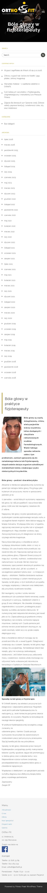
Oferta (4, 817)
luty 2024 (8, 172)
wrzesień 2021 (10, 253)
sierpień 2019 (9, 334)
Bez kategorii (9, 124)
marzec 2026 (9, 145)
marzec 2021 (9, 286)
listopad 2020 (9, 302)
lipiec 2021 (8, 264)
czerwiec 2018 (10, 378)
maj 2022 (8, 221)
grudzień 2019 (10, 324)
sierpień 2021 (9, 259)
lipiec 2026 (8, 139)
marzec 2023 (9, 188)
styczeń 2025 (9, 161)
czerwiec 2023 (10, 177)
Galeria (4, 828)
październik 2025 (11, 150)
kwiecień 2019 (9, 345)
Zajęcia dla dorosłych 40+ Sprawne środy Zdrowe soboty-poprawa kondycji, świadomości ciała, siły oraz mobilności (24, 105)
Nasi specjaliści (8, 820)
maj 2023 (8, 183)
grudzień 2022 (10, 199)
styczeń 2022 (9, 242)
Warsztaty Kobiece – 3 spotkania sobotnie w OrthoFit (22, 85)
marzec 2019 (9, 351)
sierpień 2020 (9, 307)
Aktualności (6, 810)
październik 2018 (11, 367)
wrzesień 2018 (10, 372)
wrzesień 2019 (10, 329)
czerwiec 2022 (10, 215)
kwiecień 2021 (9, 280)
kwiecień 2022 (10, 226)
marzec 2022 (9, 232)
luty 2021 (8, 291)
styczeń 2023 (9, 194)
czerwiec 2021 (10, 269)
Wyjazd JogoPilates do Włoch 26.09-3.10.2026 (23, 70)
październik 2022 (11, 210)
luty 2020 (8, 318)
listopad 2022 (9, 204)
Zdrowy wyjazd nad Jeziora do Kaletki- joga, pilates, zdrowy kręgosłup (22, 77)
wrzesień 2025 (10, 156)
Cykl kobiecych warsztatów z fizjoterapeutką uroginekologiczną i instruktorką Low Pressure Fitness (22, 94)
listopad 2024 (9, 166)
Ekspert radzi (7, 824)
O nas (4, 813)
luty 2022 (8, 237)
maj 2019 (7, 340)
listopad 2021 (9, 248)
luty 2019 (8, 356)
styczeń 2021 (9, 296)
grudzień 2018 (10, 362)
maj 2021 (7, 275)
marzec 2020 (9, 313)
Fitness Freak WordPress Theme (28, 887)
